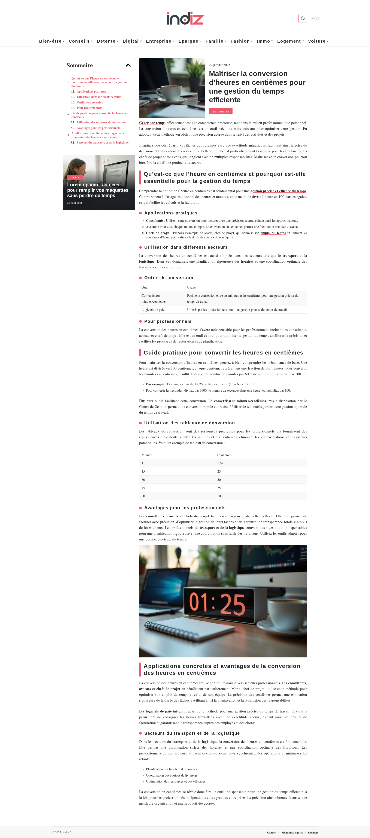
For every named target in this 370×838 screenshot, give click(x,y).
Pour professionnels (89, 108)
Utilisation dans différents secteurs (99, 97)
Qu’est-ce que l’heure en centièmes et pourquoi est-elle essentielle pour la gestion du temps (99, 82)
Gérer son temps (152, 122)
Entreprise (220, 111)
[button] (128, 65)
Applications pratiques (91, 91)
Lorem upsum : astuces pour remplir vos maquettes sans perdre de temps (97, 190)
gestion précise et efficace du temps (278, 190)
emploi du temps (273, 232)
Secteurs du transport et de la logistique (102, 142)
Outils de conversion (90, 102)
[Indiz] (185, 18)
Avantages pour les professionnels (98, 128)
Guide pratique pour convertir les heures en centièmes (100, 115)
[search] (302, 18)
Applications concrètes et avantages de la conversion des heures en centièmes (98, 135)
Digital (76, 177)
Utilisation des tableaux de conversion (101, 122)
